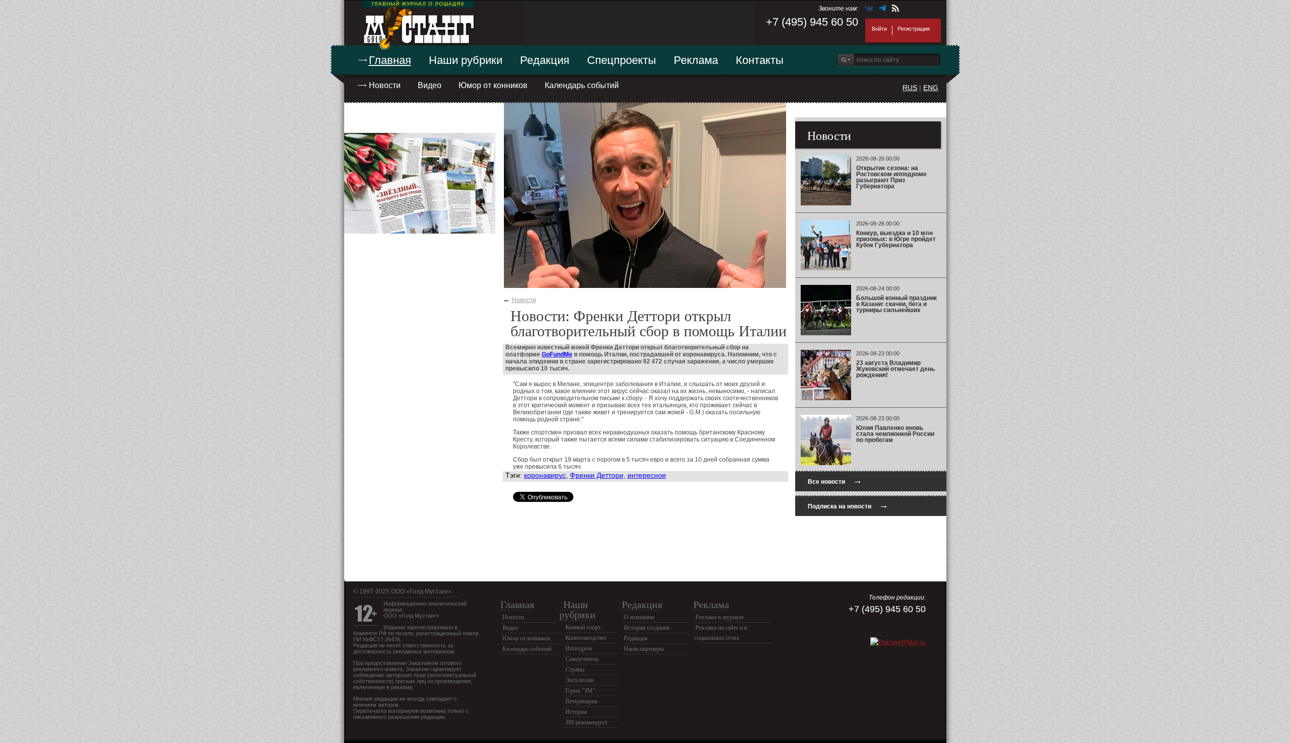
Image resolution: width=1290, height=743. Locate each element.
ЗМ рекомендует (586, 722)
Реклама (696, 60)
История (576, 711)
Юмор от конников (493, 85)
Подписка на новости (848, 505)
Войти (879, 29)
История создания (647, 627)
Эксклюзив (579, 680)
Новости (385, 85)
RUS (909, 88)
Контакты (760, 60)
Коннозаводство (585, 637)
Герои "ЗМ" (580, 690)
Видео (429, 85)
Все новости (835, 480)
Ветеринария (581, 701)
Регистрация (913, 29)
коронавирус (545, 475)
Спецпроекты (621, 60)
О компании (639, 617)
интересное (646, 475)
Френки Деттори (596, 475)
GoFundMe (557, 354)
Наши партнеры (644, 648)
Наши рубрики (465, 60)
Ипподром (578, 648)
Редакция (544, 60)
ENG (930, 88)
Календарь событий (582, 85)
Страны (575, 669)
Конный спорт (583, 627)
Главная (390, 60)
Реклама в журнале (719, 617)
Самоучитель (582, 658)
